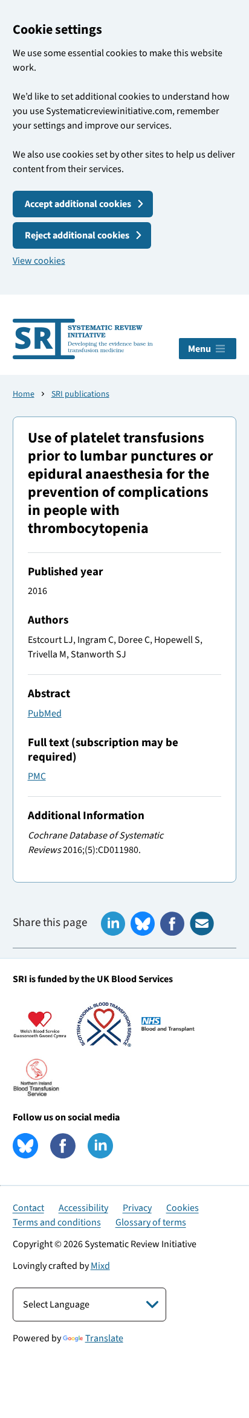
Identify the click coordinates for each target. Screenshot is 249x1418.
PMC (37, 776)
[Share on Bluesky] (143, 924)
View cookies (39, 260)
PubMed (45, 713)
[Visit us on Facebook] (63, 1145)
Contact (28, 1208)
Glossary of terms (150, 1222)
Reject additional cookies (77, 235)
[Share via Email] (202, 924)
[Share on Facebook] (172, 924)
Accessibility (83, 1208)
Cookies (182, 1208)
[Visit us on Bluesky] (25, 1145)
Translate (104, 1338)
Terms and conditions (57, 1222)
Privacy (137, 1208)
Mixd (100, 1266)
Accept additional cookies (78, 204)
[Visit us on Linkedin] (100, 1145)
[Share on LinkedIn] (113, 924)
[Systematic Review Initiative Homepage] (83, 339)
